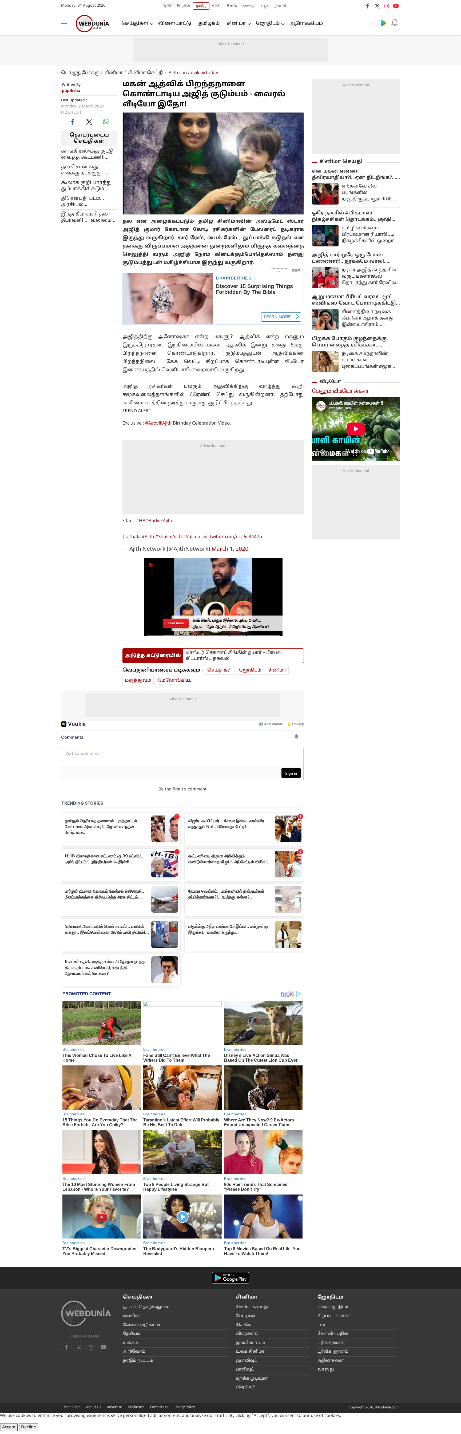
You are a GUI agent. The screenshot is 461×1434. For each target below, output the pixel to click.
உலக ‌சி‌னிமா (250, 1351)
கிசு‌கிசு (243, 1325)
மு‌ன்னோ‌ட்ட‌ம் (250, 1342)
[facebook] (368, 6)
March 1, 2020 (230, 549)
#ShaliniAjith (168, 537)
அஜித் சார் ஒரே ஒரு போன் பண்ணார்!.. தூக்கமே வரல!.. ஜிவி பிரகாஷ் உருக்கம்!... (349, 258)
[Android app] (230, 1278)
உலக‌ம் (130, 1342)
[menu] (66, 23)
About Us (93, 1407)
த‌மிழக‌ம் (209, 24)
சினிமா (236, 24)
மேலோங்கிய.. (175, 680)
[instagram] (387, 6)
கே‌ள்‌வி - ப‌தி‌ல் (332, 1333)
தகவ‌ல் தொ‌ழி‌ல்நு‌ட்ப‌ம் (146, 1307)
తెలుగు (231, 6)
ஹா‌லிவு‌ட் (246, 1360)
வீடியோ (330, 381)
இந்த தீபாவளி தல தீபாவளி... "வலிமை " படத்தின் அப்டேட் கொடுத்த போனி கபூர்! (88, 217)
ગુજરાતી (280, 6)
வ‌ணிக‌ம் (132, 1316)
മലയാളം (248, 6)
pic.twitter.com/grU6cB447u (232, 537)
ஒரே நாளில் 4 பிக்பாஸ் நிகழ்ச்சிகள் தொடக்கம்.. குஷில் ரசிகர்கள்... (354, 216)
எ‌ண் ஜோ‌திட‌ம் (332, 1307)
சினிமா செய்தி (145, 73)
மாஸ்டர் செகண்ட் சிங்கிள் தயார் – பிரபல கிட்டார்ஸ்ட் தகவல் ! (234, 655)
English (183, 6)
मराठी (216, 6)
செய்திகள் (135, 24)
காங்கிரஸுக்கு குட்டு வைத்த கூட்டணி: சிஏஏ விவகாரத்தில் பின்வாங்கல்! (87, 154)
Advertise (114, 1407)
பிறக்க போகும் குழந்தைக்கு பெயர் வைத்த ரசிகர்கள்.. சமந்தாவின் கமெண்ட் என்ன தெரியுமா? (350, 342)
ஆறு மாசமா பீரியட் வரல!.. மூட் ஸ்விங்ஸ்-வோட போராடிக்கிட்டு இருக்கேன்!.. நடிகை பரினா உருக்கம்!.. (354, 300)
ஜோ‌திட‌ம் (268, 24)
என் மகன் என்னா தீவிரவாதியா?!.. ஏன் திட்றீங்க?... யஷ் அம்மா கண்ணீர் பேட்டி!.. (354, 174)
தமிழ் (201, 6)
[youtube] (396, 6)
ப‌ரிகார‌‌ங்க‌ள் (331, 1342)
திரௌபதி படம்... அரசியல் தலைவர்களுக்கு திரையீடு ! (82, 201)
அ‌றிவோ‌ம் (134, 1351)
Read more (175, 623)
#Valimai (192, 537)
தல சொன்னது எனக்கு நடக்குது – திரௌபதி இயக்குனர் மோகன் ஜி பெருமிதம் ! (89, 170)
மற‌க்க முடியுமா (252, 1378)
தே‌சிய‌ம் (131, 1333)
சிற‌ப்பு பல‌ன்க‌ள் (334, 1316)
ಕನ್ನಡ (264, 6)
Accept (9, 1427)
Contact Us (159, 1407)
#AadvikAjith (158, 423)
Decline (28, 1427)
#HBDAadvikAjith (154, 521)
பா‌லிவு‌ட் (245, 1369)
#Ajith (148, 537)
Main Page (71, 1407)
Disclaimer (136, 1407)
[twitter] (377, 6)
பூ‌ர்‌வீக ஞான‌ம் (332, 1351)
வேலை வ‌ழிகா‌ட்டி (141, 1325)
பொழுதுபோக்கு (80, 73)
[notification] (394, 22)
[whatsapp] (105, 121)
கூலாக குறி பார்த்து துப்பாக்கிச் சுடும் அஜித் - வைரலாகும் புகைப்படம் (86, 185)
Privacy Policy (184, 1407)
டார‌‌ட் (322, 1325)
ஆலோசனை (330, 1360)
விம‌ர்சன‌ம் (247, 1333)
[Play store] (384, 22)
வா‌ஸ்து (325, 1369)
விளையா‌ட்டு (174, 24)
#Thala (133, 537)
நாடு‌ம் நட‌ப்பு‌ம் (138, 1360)
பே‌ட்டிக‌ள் (245, 1316)
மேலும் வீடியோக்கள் (340, 391)
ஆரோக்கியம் (306, 24)
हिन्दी (167, 6)
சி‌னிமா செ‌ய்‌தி (252, 1307)
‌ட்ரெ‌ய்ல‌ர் (245, 1387)
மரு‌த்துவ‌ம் (138, 680)
